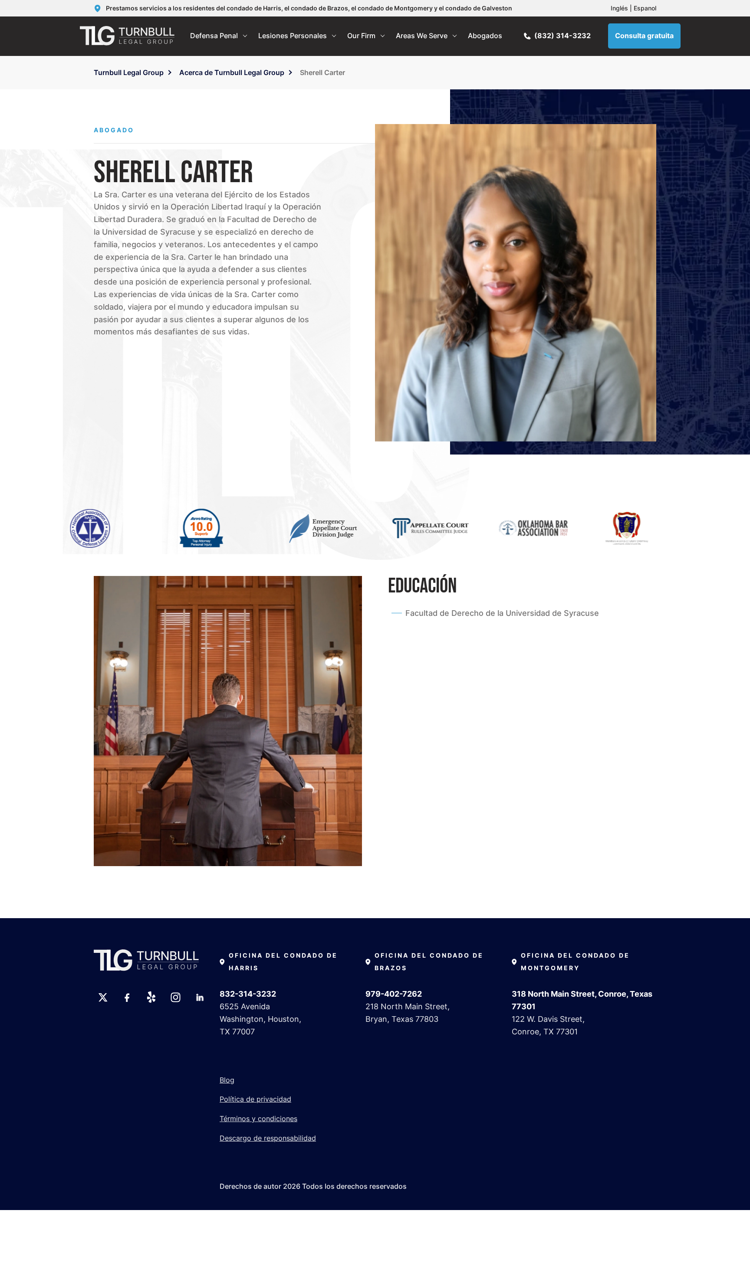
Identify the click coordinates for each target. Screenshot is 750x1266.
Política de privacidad (255, 1099)
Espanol (645, 8)
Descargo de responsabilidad (268, 1138)
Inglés (619, 8)
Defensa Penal (214, 35)
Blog (227, 1080)
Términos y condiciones (258, 1118)
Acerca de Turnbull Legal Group (231, 72)
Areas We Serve (421, 35)
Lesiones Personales (292, 35)
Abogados (485, 35)
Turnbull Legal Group (129, 72)
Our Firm (361, 35)
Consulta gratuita (644, 35)
